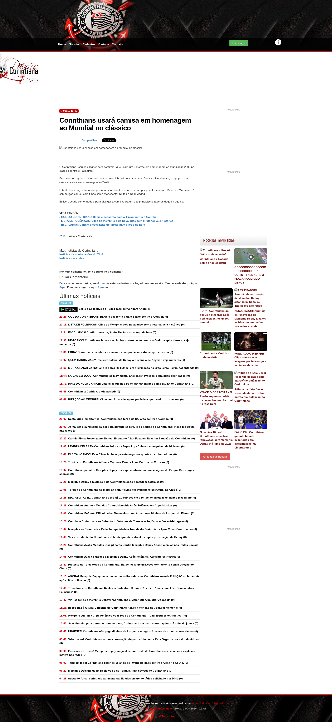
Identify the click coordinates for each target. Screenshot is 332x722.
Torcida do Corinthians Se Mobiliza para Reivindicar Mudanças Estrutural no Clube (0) (120, 489)
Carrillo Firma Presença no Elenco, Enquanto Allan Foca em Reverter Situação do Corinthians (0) (127, 438)
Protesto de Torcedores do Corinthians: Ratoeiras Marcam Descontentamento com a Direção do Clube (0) (126, 566)
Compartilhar (89, 140)
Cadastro (89, 44)
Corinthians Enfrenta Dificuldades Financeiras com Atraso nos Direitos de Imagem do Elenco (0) (126, 513)
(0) (113, 316)
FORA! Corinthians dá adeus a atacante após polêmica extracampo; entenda (215, 316)
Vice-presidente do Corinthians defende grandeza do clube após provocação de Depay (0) (123, 537)
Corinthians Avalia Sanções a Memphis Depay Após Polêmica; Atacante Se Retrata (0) (119, 556)
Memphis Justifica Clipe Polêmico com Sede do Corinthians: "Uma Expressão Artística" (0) (123, 615)
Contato (117, 44)
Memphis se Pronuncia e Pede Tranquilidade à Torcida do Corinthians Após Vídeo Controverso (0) (128, 529)
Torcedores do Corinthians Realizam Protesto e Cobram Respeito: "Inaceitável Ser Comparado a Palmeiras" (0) (126, 589)
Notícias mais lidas (71, 258)
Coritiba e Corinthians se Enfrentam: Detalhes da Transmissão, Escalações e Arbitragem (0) (123, 521)
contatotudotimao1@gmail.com (210, 703)
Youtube (103, 44)
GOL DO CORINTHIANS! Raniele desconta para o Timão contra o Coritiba (109, 216)
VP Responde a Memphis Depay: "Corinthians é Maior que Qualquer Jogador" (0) (117, 599)
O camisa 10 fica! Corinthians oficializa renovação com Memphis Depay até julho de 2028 (216, 438)
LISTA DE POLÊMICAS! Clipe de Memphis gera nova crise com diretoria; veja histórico (117, 220)
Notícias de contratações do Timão (82, 254)
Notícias (74, 44)
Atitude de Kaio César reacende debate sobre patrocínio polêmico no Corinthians (249, 395)
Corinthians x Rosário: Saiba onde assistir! (214, 260)
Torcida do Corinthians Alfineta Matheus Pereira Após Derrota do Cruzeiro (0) (114, 462)
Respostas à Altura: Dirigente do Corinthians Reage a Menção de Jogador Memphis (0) (120, 607)
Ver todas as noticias (214, 456)
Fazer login (239, 42)
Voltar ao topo (167, 716)
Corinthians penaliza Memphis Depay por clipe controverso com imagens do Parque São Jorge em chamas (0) (128, 472)
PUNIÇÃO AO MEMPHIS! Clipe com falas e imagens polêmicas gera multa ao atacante (250, 359)
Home (62, 44)
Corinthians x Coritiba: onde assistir (215, 355)
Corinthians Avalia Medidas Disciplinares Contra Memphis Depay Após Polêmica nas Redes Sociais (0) (128, 546)
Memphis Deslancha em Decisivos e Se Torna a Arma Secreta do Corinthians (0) (115, 670)
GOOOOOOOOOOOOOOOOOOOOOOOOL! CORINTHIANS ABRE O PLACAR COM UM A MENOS (250, 275)
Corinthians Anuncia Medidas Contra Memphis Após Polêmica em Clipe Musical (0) (118, 505)
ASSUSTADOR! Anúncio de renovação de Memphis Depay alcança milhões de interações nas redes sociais (250, 318)
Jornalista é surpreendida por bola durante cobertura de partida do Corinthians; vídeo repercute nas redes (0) (127, 428)
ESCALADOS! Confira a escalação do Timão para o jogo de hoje (103, 224)
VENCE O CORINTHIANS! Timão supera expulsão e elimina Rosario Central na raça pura (216, 398)
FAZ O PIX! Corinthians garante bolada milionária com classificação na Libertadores (249, 440)
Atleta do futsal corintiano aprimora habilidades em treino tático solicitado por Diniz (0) (121, 678)
